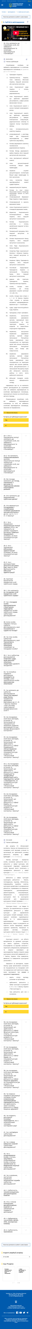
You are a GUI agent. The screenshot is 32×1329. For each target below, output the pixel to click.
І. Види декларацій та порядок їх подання (22, 1271)
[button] (18, 1283)
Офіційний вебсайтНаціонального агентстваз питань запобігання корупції (16, 1307)
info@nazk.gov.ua (18, 1296)
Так (6, 420)
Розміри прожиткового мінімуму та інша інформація (8, 1271)
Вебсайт (4, 1)
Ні (5, 425)
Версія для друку (12, 412)
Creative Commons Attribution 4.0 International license (15, 1320)
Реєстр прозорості (22, 1)
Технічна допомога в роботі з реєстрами (15, 1244)
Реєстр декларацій (11, 1)
